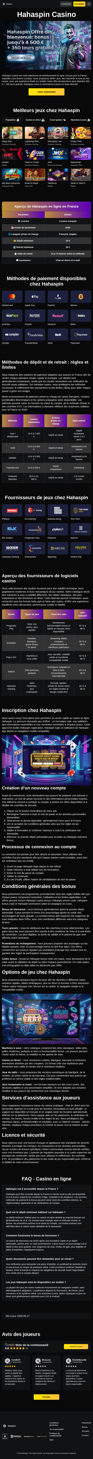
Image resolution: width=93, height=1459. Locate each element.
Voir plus (47, 1397)
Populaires (11, 120)
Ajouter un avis (76, 1346)
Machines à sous (78, 120)
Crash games (56, 120)
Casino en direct (33, 120)
